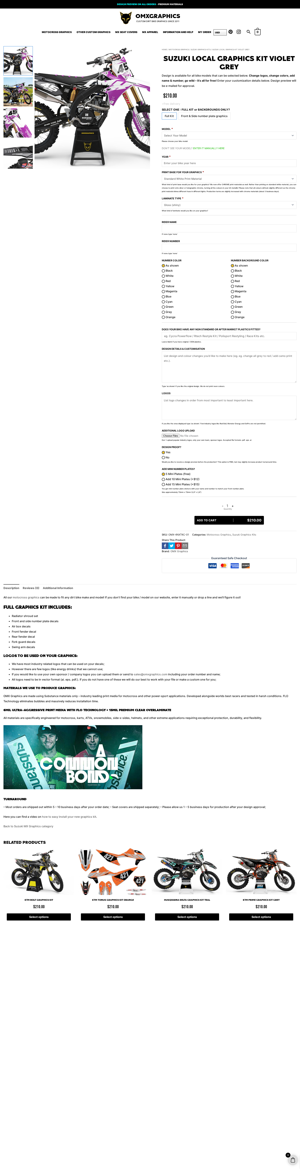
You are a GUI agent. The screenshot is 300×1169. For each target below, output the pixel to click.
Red (168, 281)
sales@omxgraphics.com (150, 674)
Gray (168, 312)
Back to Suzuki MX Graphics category (28, 826)
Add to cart (229, 520)
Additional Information (58, 588)
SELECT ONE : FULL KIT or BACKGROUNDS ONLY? (196, 109)
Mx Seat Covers (126, 32)
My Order (204, 32)
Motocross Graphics (57, 32)
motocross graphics (26, 597)
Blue (168, 296)
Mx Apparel (150, 32)
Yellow (169, 286)
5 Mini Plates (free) (177, 474)
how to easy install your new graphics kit (69, 816)
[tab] (11, 588)
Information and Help (178, 32)
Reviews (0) (31, 588)
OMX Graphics (179, 551)
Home (164, 49)
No (167, 457)
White (169, 275)
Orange (170, 317)
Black (169, 270)
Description (11, 588)
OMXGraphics (157, 16)
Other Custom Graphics (93, 32)
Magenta (171, 291)
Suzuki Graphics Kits (201, 49)
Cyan (169, 301)
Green (169, 306)
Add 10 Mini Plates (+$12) (182, 479)
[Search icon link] (248, 32)
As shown (172, 265)
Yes (167, 452)
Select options (39, 917)
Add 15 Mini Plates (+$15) (182, 484)
